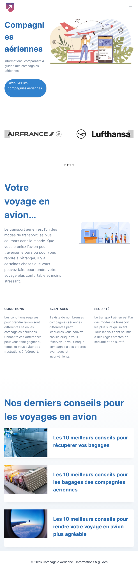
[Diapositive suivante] (131, 134)
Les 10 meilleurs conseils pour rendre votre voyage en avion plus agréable (90, 526)
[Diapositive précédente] (7, 134)
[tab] (65, 165)
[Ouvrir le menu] (130, 7)
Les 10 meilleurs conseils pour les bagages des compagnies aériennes (90, 482)
